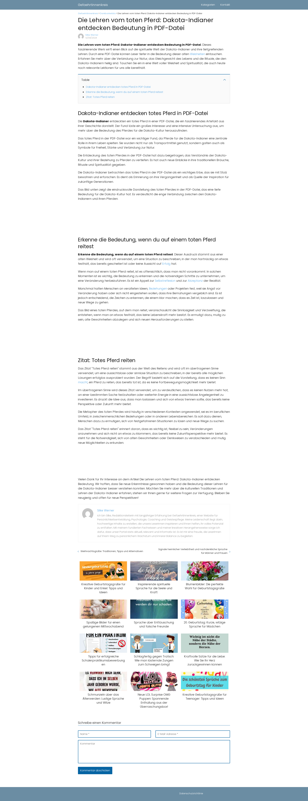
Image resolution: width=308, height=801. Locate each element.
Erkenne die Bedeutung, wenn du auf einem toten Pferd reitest (124, 92)
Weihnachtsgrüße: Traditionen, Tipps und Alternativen (112, 551)
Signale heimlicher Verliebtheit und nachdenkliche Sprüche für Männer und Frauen (192, 551)
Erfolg (166, 264)
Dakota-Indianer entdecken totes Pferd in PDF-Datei (118, 87)
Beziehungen (158, 289)
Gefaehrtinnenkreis (93, 5)
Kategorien (208, 5)
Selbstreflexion (165, 281)
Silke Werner (91, 34)
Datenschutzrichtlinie (191, 793)
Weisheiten (197, 54)
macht (83, 382)
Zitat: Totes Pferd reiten (100, 97)
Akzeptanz (195, 281)
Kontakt (225, 5)
